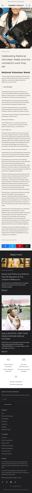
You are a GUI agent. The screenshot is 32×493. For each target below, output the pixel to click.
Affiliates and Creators (7, 445)
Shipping (4, 427)
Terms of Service (18, 489)
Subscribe (8, 404)
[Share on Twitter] (12, 246)
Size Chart (4, 421)
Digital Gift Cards (6, 429)
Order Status (5, 418)
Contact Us (4, 424)
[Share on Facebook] (5, 246)
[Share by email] (26, 246)
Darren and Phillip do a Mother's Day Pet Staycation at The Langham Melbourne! (15, 277)
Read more (4, 290)
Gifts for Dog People (7, 440)
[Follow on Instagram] (7, 482)
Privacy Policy (26, 489)
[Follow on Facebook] (2, 482)
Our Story (4, 437)
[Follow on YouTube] (11, 482)
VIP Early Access (6, 451)
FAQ (3, 413)
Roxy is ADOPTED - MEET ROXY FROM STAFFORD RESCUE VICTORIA (15, 336)
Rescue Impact (5, 443)
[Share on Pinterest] (19, 246)
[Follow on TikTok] (15, 482)
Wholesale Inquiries (7, 453)
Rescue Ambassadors (7, 448)
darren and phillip (7, 270)
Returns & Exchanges (7, 416)
